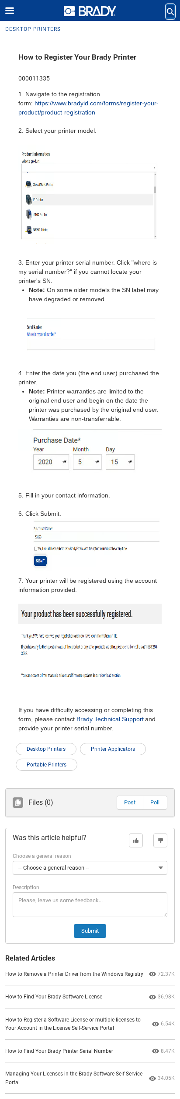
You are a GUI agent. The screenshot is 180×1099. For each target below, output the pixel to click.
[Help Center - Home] (90, 11)
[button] (129, 802)
